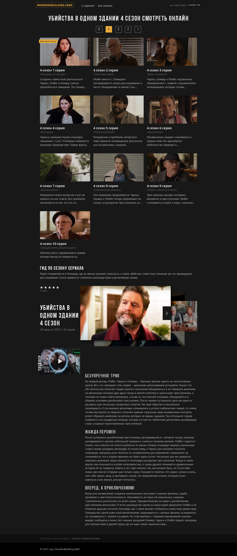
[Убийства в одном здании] (55, 5)
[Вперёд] (167, 313)
